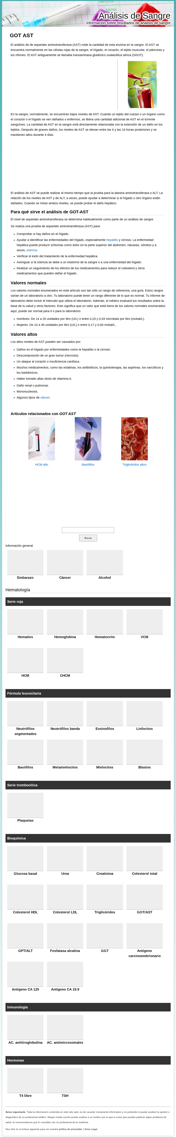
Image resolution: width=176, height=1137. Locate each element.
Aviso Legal (91, 1129)
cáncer (45, 397)
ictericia (31, 250)
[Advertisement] (64, 84)
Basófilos (88, 464)
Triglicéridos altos (134, 464)
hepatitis (112, 240)
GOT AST (21, 35)
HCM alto (41, 464)
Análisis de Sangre (134, 15)
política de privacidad (70, 1129)
